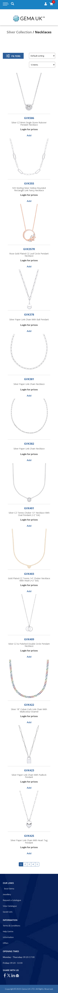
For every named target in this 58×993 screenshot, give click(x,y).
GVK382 (29, 443)
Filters (15, 56)
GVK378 (29, 314)
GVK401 (29, 508)
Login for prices (29, 129)
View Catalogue (10, 906)
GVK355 (29, 183)
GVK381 (29, 379)
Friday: (6, 963)
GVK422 (29, 704)
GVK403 (29, 574)
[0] (51, 3)
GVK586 (29, 118)
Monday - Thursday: (13, 957)
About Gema (8, 889)
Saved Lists (7, 912)
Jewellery (7, 894)
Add (29, 135)
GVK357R (29, 249)
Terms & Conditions (11, 926)
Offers (5, 943)
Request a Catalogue (12, 900)
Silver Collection (19, 32)
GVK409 (29, 639)
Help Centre (8, 932)
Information (8, 937)
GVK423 (29, 770)
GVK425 (29, 836)
